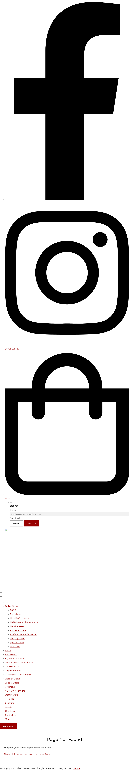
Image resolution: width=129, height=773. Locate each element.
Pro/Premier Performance (23, 634)
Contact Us (10, 715)
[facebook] (67, 200)
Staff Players (11, 695)
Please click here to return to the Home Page (27, 754)
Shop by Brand (17, 638)
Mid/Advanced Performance (24, 622)
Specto (8, 707)
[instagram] (67, 343)
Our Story (10, 711)
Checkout (31, 523)
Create (76, 768)
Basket (16, 523)
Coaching (9, 703)
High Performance (19, 618)
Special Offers (17, 642)
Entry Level (16, 614)
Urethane (15, 646)
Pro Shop (9, 699)
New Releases (17, 626)
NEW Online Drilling (15, 691)
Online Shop (11, 606)
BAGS (13, 610)
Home (8, 602)
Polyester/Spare (18, 630)
